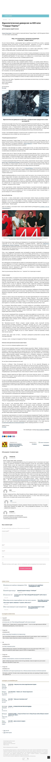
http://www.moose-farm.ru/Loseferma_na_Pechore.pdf (24, 479)
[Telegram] (12, 436)
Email (3, 550)
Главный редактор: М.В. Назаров (9, 740)
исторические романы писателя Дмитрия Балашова (13, 422)
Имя (3, 545)
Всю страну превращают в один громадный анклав (36, 607)
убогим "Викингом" (28, 143)
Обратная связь (6, 744)
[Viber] (14, 436)
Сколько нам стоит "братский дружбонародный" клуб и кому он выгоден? (30, 595)
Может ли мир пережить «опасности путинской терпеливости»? (18, 658)
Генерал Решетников (6, 33)
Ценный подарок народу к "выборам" (26, 590)
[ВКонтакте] (3, 436)
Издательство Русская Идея (26, 9)
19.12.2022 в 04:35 (13, 502)
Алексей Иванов (29, 168)
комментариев (8, 732)
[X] (4, 436)
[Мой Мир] (8, 436)
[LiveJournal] (10, 436)
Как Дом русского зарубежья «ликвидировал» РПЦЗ (35, 585)
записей (6, 730)
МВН (11, 500)
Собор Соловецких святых (9, 646)
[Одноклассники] (6, 436)
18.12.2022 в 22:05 (12, 491)
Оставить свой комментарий (9, 432)
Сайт (3, 556)
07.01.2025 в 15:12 (12, 513)
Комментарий (5, 531)
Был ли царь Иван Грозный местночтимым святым (14, 634)
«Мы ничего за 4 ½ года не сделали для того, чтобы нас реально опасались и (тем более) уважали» (25, 670)
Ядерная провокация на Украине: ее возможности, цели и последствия (16, 445)
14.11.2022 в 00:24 (12, 457)
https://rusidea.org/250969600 (43, 429)
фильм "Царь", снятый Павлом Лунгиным (10, 162)
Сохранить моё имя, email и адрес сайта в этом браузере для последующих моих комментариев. (24, 564)
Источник (4, 88)
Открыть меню (8, 15)
